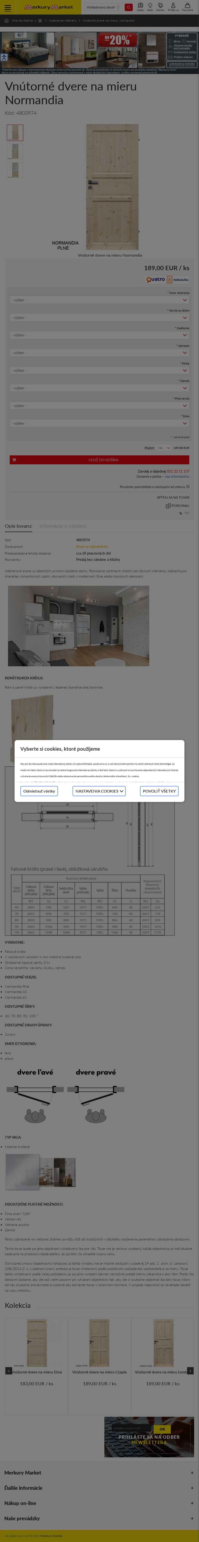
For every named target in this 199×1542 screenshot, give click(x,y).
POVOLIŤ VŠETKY (159, 791)
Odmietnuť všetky (39, 791)
